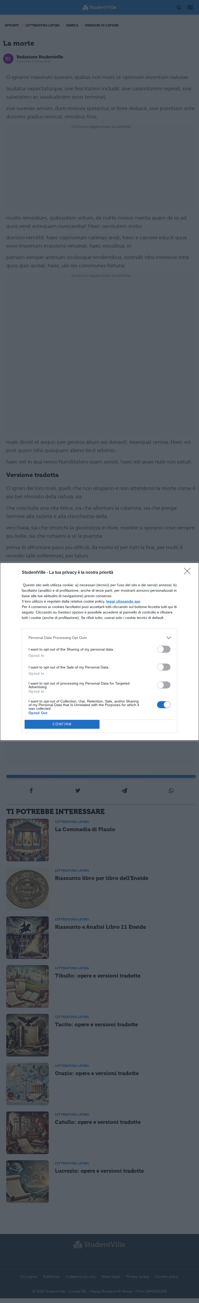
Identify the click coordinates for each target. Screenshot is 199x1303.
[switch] (163, 649)
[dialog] (99, 652)
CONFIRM (62, 724)
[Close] (189, 573)
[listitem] (99, 637)
